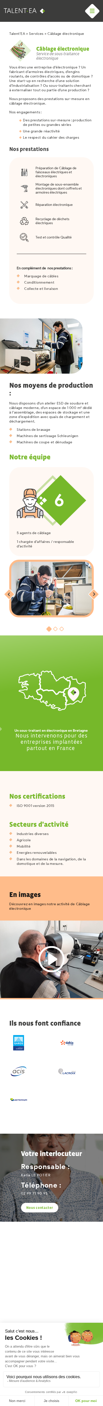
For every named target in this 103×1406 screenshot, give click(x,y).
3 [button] (61, 628)
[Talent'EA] (22, 11)
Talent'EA (17, 34)
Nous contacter (39, 1208)
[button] (92, 11)
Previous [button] (9, 594)
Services (36, 34)
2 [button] (55, 629)
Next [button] (94, 594)
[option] (51, 588)
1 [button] (49, 628)
